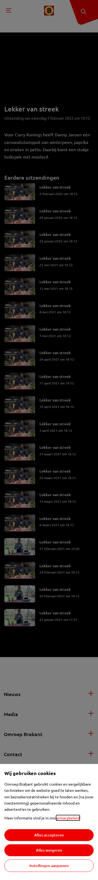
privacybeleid (67, 817)
